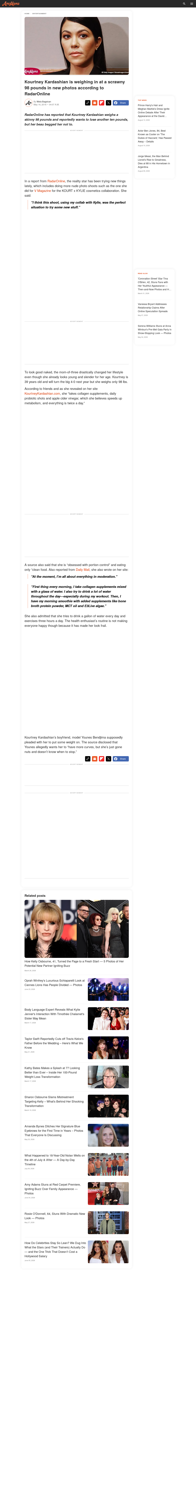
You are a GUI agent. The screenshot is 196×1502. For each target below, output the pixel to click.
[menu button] (192, 4)
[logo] (10, 3)
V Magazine (42, 190)
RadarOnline (56, 181)
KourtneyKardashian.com (42, 393)
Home (27, 13)
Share (123, 102)
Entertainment (39, 13)
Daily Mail (82, 569)
